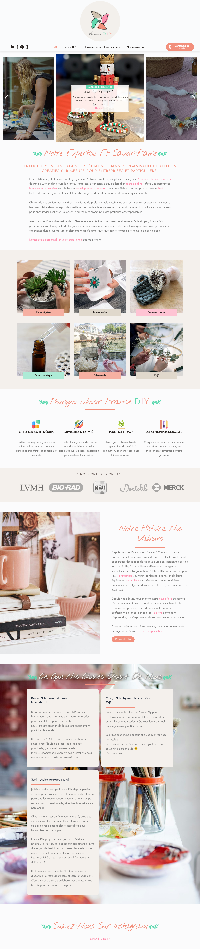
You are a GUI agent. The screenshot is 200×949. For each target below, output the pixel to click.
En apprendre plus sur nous (188, 107)
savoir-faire (165, 599)
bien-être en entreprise (43, 188)
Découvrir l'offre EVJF (100, 108)
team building (134, 184)
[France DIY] (100, 21)
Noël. (161, 188)
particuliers (132, 580)
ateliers (157, 613)
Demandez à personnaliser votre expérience (55, 240)
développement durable (90, 188)
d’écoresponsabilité (152, 631)
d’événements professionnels (154, 179)
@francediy (100, 939)
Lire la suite (12, 107)
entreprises (126, 576)
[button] (6, 98)
